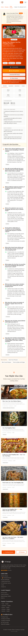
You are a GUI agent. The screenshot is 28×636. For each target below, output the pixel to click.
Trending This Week (5, 618)
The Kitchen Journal (6, 583)
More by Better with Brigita (19, 362)
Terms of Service (4, 594)
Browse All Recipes (5, 579)
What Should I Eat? (6, 581)
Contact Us (3, 586)
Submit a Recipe (4, 575)
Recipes (6, 7)
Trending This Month (5, 620)
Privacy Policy (4, 592)
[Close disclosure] (24, 13)
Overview (5, 85)
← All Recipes (21, 552)
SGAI (16, 631)
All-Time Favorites (5, 622)
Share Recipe (15, 78)
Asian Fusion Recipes (13, 359)
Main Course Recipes (6, 362)
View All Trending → (5, 624)
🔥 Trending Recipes (8, 552)
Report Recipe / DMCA (6, 596)
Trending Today (4, 616)
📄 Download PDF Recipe (14, 74)
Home (2, 7)
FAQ (3, 585)
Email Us (3, 598)
